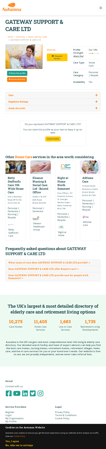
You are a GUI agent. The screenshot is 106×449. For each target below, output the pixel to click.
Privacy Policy (62, 412)
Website (51, 49)
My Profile (11, 421)
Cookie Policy (19, 436)
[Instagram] (40, 393)
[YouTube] (17, 393)
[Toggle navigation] (101, 8)
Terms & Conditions (66, 415)
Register (9, 412)
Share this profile (18, 73)
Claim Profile (53, 139)
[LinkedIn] (25, 393)
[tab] (53, 263)
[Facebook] (8, 393)
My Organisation (14, 418)
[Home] (11, 7)
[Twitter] (32, 393)
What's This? (78, 56)
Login (8, 415)
